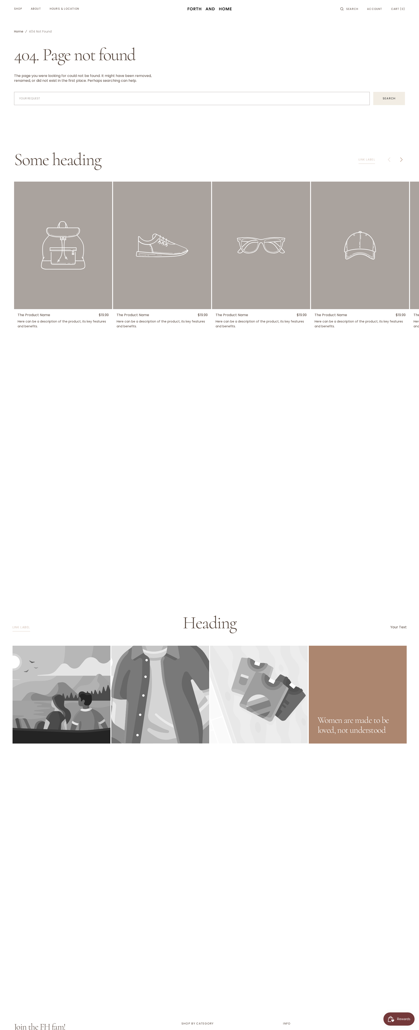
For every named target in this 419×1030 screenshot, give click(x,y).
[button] (349, 9)
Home (18, 31)
